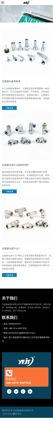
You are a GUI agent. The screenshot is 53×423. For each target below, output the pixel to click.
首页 (16, 15)
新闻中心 (24, 15)
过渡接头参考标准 (11, 81)
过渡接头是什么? (10, 248)
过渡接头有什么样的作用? (15, 165)
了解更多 (9, 108)
